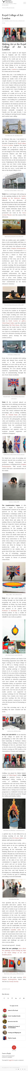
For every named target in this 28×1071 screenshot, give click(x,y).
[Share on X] (8, 998)
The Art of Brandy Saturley (8, 8)
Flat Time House (14, 325)
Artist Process (13, 21)
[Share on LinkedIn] (16, 998)
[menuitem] (24, 3)
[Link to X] (16, 1069)
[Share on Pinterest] (12, 998)
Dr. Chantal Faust (11, 414)
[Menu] (24, 3)
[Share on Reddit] (20, 998)
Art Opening (5, 21)
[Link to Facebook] (20, 1069)
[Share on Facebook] (4, 998)
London (14, 69)
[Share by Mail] (24, 998)
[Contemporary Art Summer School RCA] (14, 34)
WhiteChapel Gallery (8, 323)
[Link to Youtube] (18, 1069)
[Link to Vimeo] (23, 1069)
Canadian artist (16, 929)
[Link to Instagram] (25, 1069)
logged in (11, 1060)
